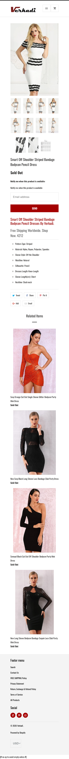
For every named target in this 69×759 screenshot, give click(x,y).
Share (31, 295)
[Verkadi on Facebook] (12, 715)
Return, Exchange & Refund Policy (23, 689)
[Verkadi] (23, 10)
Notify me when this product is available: (27, 181)
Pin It (45, 295)
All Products (15, 700)
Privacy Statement (17, 683)
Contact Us (14, 672)
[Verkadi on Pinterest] (19, 715)
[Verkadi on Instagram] (25, 715)
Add (17, 303)
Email (30, 303)
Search (12, 667)
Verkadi (20, 725)
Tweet (18, 295)
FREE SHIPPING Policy (18, 678)
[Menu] (46, 8)
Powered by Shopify (17, 732)
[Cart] (55, 8)
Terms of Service (16, 694)
